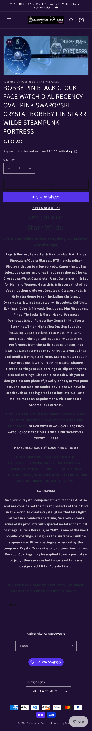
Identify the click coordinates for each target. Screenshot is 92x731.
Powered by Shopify (62, 723)
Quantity (9, 159)
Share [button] (12, 605)
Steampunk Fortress (39, 723)
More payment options (46, 207)
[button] (9, 20)
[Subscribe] (71, 646)
